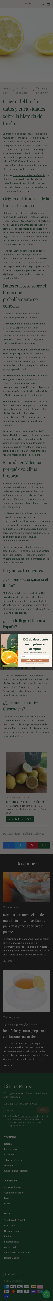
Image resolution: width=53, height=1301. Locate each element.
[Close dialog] (50, 636)
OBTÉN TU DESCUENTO (35, 660)
